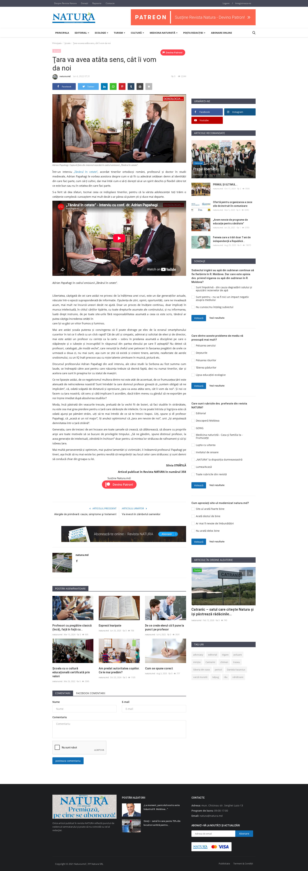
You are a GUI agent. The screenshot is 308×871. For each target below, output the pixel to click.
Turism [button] (118, 32)
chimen (224, 662)
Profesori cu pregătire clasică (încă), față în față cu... (72, 627)
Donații (84, 3)
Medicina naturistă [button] (163, 32)
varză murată (200, 677)
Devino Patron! (174, 52)
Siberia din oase (201, 669)
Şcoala (67, 43)
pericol (218, 669)
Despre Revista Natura (65, 3)
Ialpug (215, 677)
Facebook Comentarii (90, 693)
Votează (198, 318)
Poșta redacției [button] (193, 32)
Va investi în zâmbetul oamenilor (141, 514)
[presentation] (242, 573)
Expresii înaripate (110, 625)
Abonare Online (221, 32)
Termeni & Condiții (243, 863)
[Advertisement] (223, 73)
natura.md (65, 76)
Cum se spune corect (159, 668)
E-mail (125, 702)
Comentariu (59, 717)
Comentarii (62, 693)
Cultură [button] (136, 32)
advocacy (198, 654)
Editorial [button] (81, 32)
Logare (226, 3)
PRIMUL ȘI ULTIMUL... (225, 184)
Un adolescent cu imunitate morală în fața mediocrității (221, 611)
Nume (56, 702)
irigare (225, 654)
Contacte (110, 3)
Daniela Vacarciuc (236, 669)
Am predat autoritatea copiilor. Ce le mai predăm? (119, 670)
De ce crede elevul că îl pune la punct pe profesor (164, 627)
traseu (236, 662)
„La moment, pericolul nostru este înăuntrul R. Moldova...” (161, 807)
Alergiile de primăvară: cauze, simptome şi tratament (85, 514)
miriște (197, 662)
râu (225, 677)
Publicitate (224, 863)
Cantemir (210, 662)
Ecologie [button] (100, 32)
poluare (237, 654)
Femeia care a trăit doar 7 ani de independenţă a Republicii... (232, 239)
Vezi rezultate (216, 318)
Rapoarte (96, 3)
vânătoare (237, 677)
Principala (62, 32)
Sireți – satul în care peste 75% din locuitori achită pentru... (161, 823)
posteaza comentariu (68, 760)
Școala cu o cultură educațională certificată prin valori (71, 672)
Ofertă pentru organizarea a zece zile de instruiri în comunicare (232, 204)
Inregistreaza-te (243, 3)
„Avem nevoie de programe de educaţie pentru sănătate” (230, 221)
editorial (212, 654)
